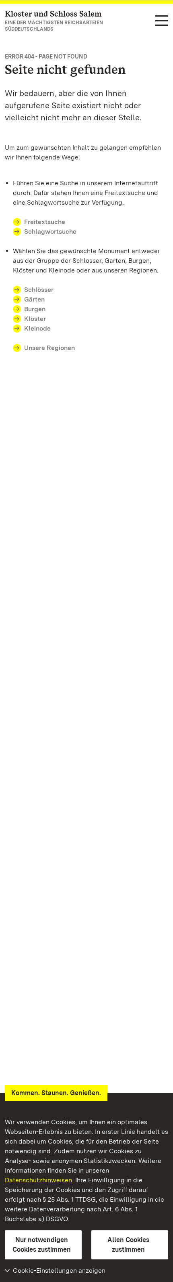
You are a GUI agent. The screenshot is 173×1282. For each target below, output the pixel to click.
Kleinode (37, 328)
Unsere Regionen (49, 348)
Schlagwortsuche (50, 231)
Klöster (35, 319)
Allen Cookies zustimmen (128, 1244)
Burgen (34, 309)
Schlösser (39, 289)
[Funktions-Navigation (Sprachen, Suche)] (161, 21)
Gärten (34, 299)
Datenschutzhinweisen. (39, 1180)
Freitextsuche (44, 222)
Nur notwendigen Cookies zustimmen (41, 1244)
